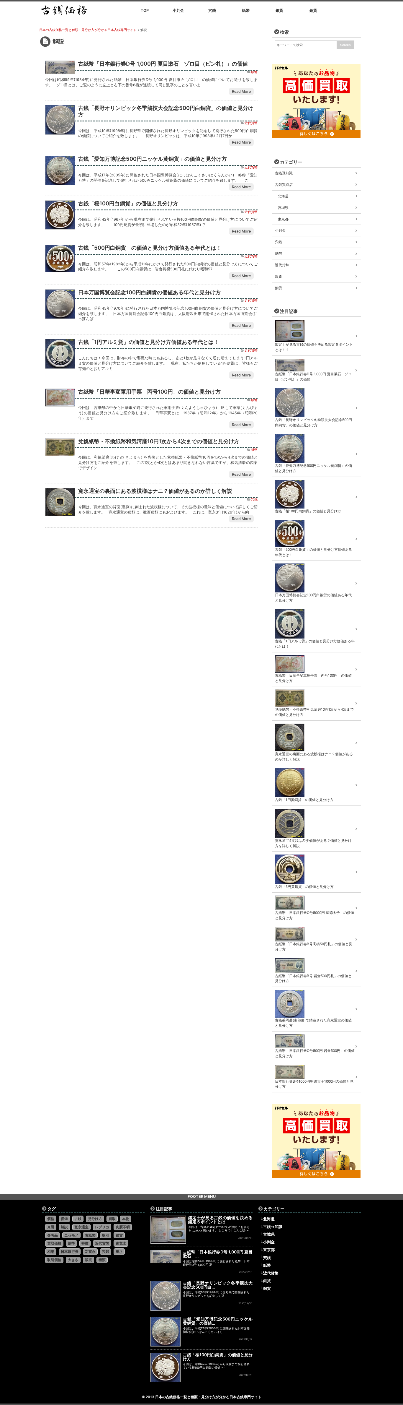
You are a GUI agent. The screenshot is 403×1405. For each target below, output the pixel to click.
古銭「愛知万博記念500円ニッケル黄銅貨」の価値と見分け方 (152, 158)
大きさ (73, 1260)
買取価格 (54, 1243)
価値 (64, 1218)
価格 (50, 1218)
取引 (105, 1235)
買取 (112, 1218)
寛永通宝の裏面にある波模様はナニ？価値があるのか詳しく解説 (155, 491)
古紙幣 (90, 1235)
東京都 (283, 219)
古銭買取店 (284, 184)
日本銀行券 (69, 1251)
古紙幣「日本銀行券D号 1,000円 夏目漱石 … (218, 1253)
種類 (102, 1260)
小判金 (280, 230)
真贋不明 (123, 1227)
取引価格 (54, 1260)
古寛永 (121, 1243)
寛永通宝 (81, 1227)
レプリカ (102, 1227)
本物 (125, 1218)
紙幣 (254, 72)
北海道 (283, 196)
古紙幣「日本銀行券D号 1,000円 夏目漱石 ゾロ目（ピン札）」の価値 (163, 63)
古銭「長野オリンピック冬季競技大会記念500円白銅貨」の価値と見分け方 (165, 111)
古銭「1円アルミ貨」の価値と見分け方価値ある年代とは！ (148, 342)
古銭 (77, 1218)
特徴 (85, 1243)
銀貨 (278, 276)
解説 (64, 1227)
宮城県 (283, 207)
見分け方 (95, 1218)
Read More (241, 91)
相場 (50, 1251)
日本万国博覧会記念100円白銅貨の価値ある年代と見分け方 (149, 292)
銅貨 (278, 288)
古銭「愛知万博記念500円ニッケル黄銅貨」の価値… (218, 1321)
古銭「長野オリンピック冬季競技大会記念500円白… (218, 1284)
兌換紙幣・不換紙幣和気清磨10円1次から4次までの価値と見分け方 (158, 441)
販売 (88, 1260)
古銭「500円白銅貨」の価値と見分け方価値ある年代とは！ (150, 247)
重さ (119, 1251)
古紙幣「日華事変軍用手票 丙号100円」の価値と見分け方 (149, 391)
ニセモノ (71, 1235)
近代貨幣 (251, 123)
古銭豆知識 (284, 173)
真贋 (50, 1227)
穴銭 (254, 499)
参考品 (52, 1235)
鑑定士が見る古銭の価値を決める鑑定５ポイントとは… (220, 1219)
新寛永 (90, 1251)
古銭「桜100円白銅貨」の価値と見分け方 (128, 203)
